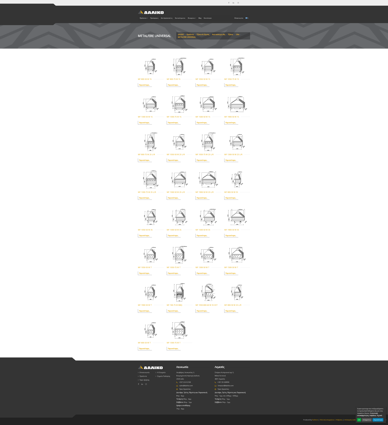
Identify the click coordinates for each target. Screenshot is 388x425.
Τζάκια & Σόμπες (202, 34)
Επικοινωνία (144, 372)
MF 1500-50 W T (231, 267)
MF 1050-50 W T (145, 267)
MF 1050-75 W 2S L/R (205, 154)
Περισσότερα (378, 420)
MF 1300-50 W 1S (145, 117)
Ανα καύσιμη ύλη (218, 34)
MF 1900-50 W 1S (231, 117)
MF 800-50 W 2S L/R (232, 305)
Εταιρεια (191, 18)
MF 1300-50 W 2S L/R (233, 154)
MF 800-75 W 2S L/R (146, 154)
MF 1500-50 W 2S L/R (176, 192)
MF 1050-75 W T (174, 267)
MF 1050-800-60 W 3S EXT (207, 305)
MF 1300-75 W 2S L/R (147, 192)
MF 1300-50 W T (202, 267)
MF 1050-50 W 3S (145, 230)
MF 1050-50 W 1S (203, 79)
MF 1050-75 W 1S (231, 79)
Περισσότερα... (144, 85)
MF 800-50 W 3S (231, 192)
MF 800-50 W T (144, 342)
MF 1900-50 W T (145, 305)
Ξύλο (237, 34)
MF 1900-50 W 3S (231, 230)
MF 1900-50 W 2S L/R (205, 192)
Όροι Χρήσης (144, 380)
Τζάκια (230, 34)
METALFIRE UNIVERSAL (187, 37)
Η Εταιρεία (161, 372)
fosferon (315, 420)
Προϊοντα (142, 18)
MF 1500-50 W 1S (203, 117)
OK (359, 420)
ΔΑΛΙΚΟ (181, 34)
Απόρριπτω (367, 420)
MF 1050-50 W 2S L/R (176, 154)
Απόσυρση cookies (350, 420)
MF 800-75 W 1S (173, 79)
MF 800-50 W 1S (145, 79)
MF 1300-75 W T (174, 342)
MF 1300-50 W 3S (174, 230)
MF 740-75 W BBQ (174, 305)
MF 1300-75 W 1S (174, 117)
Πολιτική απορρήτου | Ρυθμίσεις (331, 420)
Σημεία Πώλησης (163, 376)
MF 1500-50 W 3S (203, 230)
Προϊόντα (190, 34)
